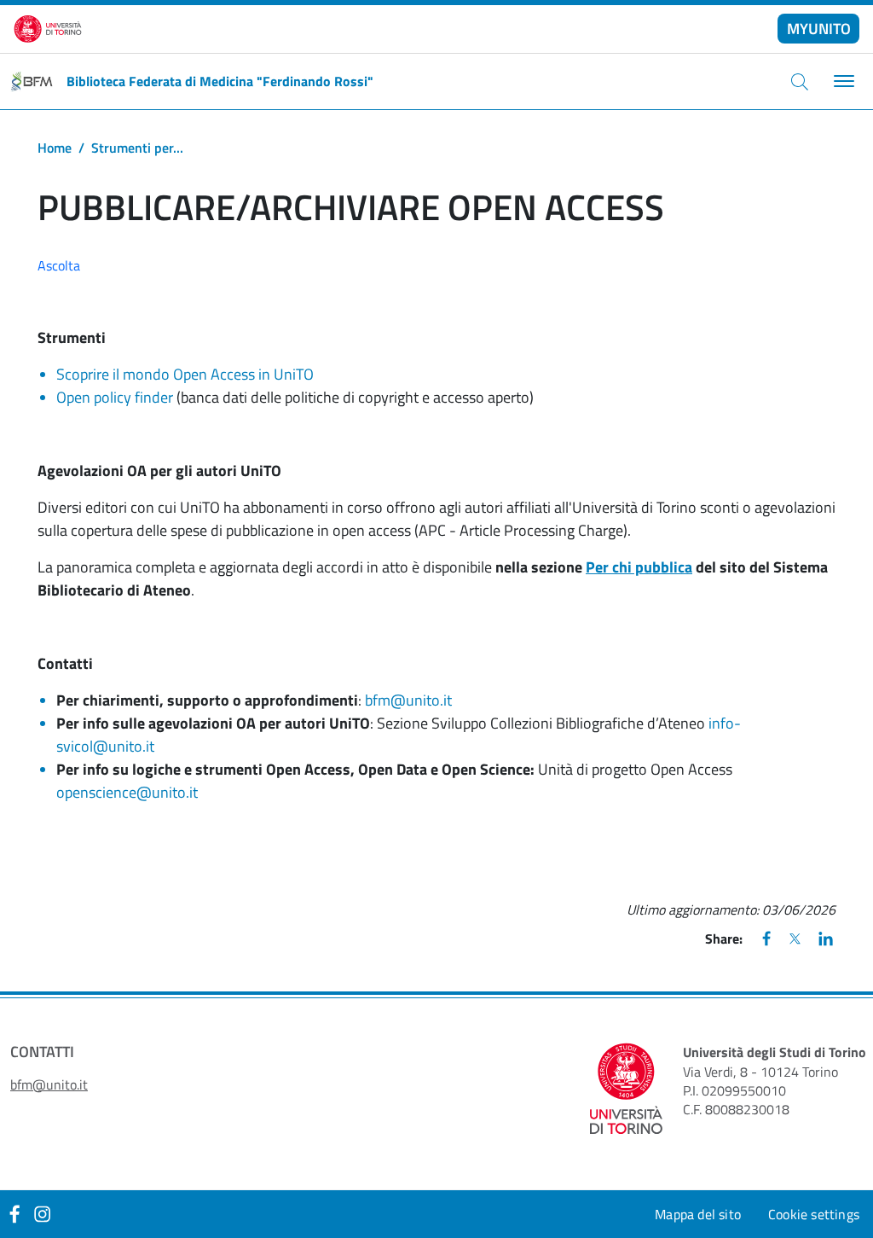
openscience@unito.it (127, 792)
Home (55, 147)
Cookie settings (813, 1214)
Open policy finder (114, 397)
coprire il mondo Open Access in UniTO (189, 374)
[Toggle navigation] (842, 81)
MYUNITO (819, 28)
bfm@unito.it (408, 700)
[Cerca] (799, 81)
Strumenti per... (137, 147)
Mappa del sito (698, 1214)
